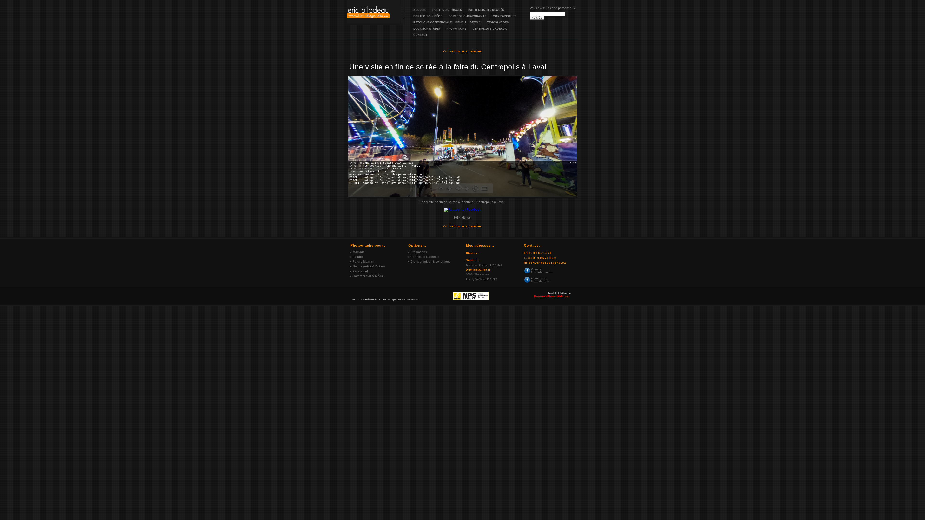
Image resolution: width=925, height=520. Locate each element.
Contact (420, 34)
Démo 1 (459, 22)
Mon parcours (504, 16)
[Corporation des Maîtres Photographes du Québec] (447, 299)
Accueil (419, 9)
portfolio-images (447, 9)
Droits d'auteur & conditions (430, 261)
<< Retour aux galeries (462, 51)
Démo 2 (473, 22)
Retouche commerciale (432, 22)
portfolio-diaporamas (468, 16)
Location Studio (426, 28)
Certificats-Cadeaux (490, 28)
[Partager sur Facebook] (462, 209)
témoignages (498, 22)
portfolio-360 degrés (486, 9)
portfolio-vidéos (428, 16)
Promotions (456, 28)
